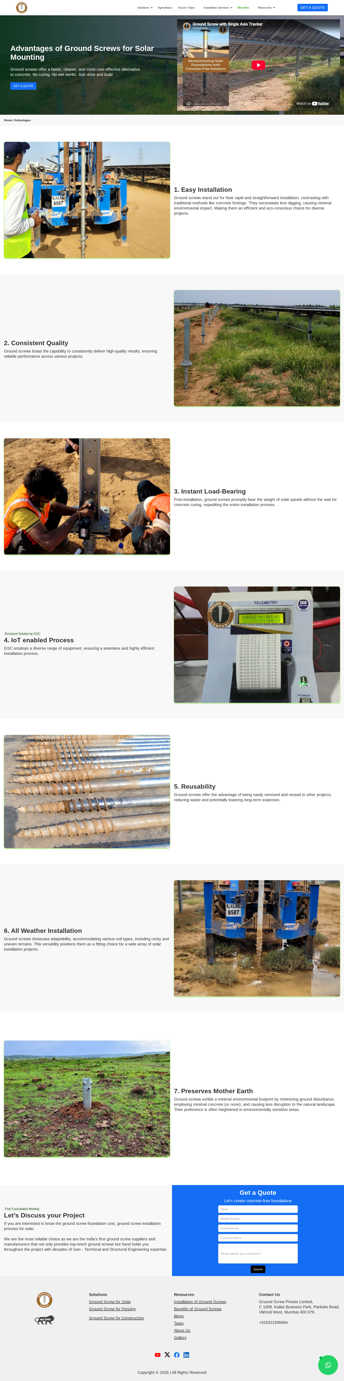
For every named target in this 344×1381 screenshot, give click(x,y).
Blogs (179, 1316)
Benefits (243, 7)
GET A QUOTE (312, 8)
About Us (182, 1330)
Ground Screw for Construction (116, 1318)
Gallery (180, 1337)
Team (179, 1323)
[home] (21, 7)
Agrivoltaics (165, 7)
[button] (143, 7)
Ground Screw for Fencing (112, 1309)
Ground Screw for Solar (110, 1302)
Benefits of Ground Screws (198, 1309)
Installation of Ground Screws (200, 1302)
